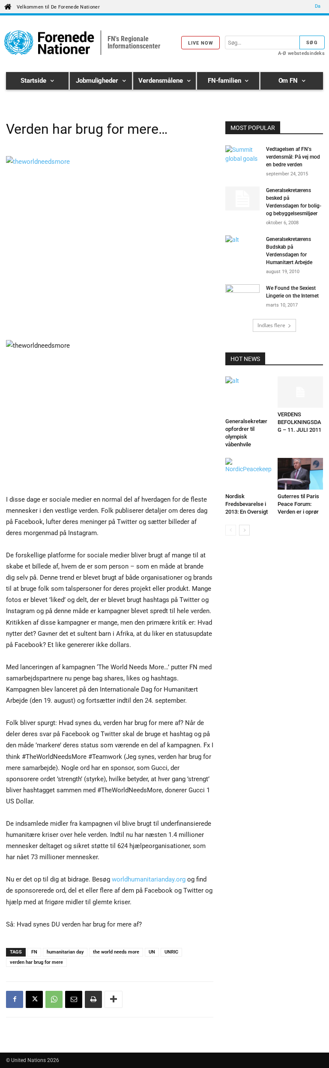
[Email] (73, 999)
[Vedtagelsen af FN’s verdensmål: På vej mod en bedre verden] (242, 157)
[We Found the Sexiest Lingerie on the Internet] (242, 296)
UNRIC (171, 952)
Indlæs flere (271, 325)
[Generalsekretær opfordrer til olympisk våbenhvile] (248, 395)
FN (34, 952)
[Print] (93, 999)
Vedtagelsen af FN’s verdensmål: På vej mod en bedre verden (293, 157)
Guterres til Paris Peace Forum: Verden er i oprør (298, 504)
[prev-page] (230, 530)
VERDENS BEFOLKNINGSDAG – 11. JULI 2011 (299, 422)
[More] (114, 999)
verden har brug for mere (36, 962)
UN (152, 952)
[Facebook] (14, 999)
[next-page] (244, 530)
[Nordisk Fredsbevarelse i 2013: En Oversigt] (248, 473)
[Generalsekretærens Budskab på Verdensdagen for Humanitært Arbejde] (242, 247)
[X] (34, 999)
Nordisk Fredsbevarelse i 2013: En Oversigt (246, 504)
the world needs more (116, 952)
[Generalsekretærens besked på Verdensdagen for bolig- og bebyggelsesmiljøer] (242, 199)
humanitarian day (65, 952)
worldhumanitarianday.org (148, 879)
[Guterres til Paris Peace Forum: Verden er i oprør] (300, 473)
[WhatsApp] (54, 999)
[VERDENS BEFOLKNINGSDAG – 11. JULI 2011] (300, 392)
